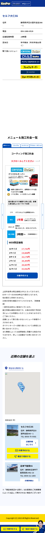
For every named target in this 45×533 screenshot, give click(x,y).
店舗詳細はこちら (29, 443)
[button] (2, 216)
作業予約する (22, 275)
